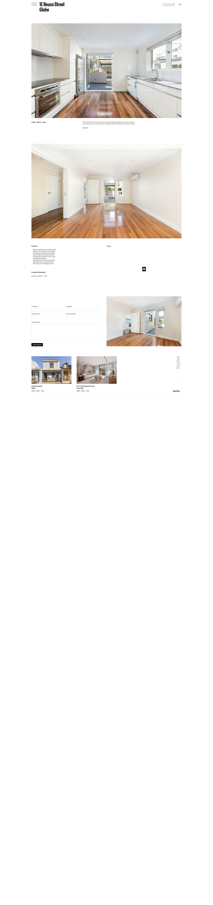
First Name (34, 306)
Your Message (35, 322)
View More (176, 391)
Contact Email (35, 314)
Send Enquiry (37, 345)
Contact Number (71, 314)
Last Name (69, 306)
